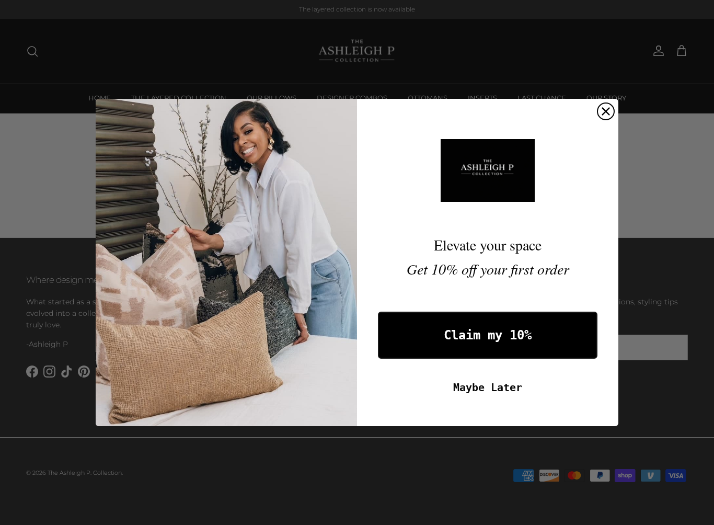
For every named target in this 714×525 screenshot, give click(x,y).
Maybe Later (487, 387)
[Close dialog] (605, 111)
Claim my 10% (488, 335)
